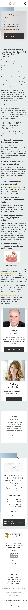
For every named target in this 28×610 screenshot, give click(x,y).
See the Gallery (14, 399)
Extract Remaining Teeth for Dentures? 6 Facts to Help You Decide (14, 53)
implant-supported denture (8, 273)
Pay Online (14, 556)
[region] (14, 430)
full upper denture (15, 187)
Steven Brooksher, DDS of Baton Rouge (12, 295)
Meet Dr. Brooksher (14, 349)
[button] (10, 439)
